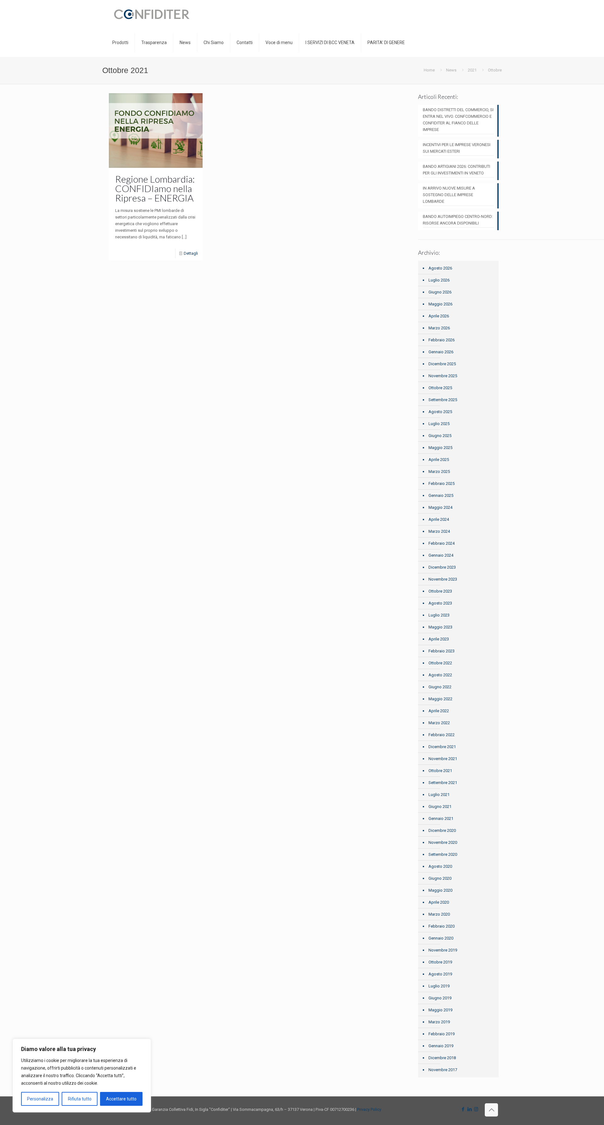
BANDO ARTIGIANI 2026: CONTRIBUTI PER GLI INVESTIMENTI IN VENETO (456, 169)
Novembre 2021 (442, 758)
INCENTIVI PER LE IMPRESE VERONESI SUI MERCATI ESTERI (456, 148)
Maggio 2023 (440, 627)
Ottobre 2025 (440, 387)
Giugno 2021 (439, 806)
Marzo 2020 (439, 914)
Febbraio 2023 (441, 651)
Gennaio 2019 (440, 1045)
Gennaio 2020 (440, 938)
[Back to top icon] (491, 1109)
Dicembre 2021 (442, 746)
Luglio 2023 (439, 615)
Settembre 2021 (442, 782)
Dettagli (191, 253)
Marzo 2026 (439, 328)
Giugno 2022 (439, 687)
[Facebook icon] (463, 1109)
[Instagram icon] (476, 1109)
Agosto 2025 (440, 411)
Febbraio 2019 (441, 1033)
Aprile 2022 (438, 710)
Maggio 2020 (440, 890)
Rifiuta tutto (80, 1098)
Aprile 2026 (438, 316)
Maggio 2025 (440, 447)
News (451, 70)
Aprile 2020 (438, 902)
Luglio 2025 (439, 423)
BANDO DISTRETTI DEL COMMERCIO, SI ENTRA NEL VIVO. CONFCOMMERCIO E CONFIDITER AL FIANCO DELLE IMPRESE (458, 119)
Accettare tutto (121, 1098)
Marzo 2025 (439, 471)
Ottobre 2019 (440, 962)
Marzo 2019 (439, 1022)
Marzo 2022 (439, 722)
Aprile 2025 (438, 459)
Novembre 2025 (442, 375)
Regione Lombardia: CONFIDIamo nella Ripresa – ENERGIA (155, 188)
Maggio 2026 (440, 304)
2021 (472, 70)
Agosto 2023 (440, 603)
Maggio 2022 (440, 698)
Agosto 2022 (440, 675)
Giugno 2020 (439, 878)
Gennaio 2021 (440, 818)
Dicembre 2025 (442, 363)
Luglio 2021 (439, 794)
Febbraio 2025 (441, 483)
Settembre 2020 (442, 854)
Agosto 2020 (440, 866)
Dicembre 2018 (442, 1057)
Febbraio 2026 (441, 340)
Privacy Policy (369, 1109)
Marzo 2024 (439, 531)
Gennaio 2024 (440, 555)
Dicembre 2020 (442, 830)
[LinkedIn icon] (469, 1109)
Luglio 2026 (439, 280)
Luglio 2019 (439, 986)
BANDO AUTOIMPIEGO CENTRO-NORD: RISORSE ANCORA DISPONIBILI (458, 219)
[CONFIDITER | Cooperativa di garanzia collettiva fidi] (151, 14)
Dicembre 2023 (442, 567)
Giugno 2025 (439, 435)
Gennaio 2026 (440, 351)
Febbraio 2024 (441, 543)
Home (429, 70)
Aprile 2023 (438, 639)
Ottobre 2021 (440, 770)
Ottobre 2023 (440, 591)
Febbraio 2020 (441, 926)
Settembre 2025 (442, 399)
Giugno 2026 (439, 292)
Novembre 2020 (442, 842)
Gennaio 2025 (440, 495)
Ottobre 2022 (440, 663)
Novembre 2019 (442, 950)
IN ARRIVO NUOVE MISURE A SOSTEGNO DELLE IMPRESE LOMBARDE (449, 195)
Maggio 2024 (440, 507)
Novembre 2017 (442, 1069)
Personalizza (40, 1098)
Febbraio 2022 (441, 734)
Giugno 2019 (439, 998)
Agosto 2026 (440, 268)
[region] (82, 1075)
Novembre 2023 (442, 579)
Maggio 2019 (440, 1010)
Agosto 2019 (440, 974)
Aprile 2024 (438, 519)
